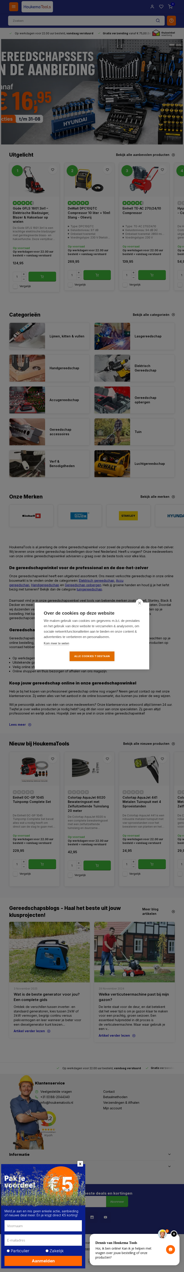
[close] (139, 603)
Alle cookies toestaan (92, 656)
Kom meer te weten (56, 643)
